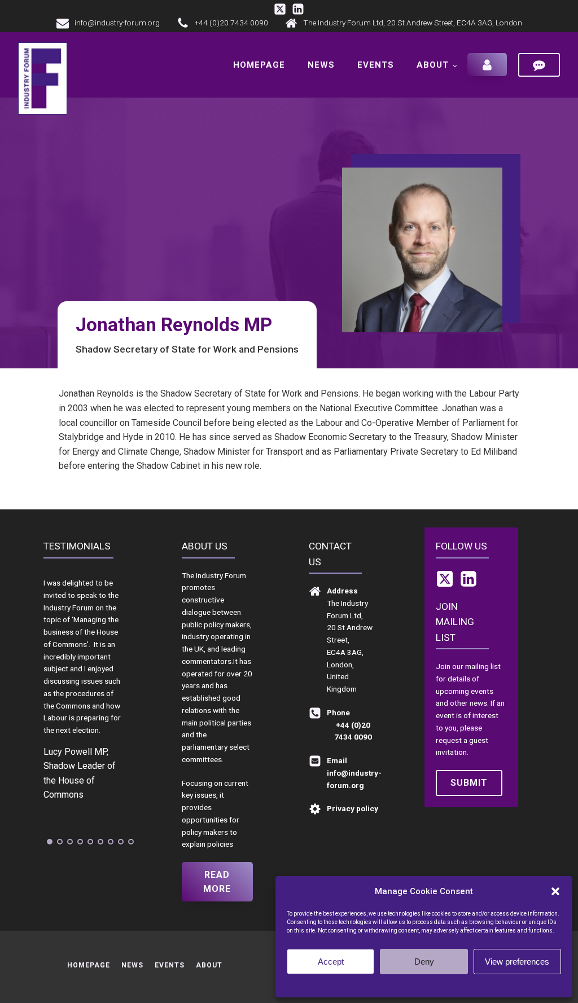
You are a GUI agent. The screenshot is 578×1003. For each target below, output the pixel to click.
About (433, 65)
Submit (469, 782)
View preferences (517, 961)
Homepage (259, 65)
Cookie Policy (401, 984)
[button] (555, 891)
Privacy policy (446, 984)
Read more (217, 882)
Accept (331, 961)
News (321, 65)
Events (375, 65)
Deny (424, 961)
